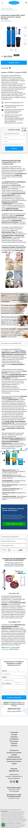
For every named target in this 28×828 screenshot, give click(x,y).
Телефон (4, 677)
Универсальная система (14, 759)
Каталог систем (9, 8)
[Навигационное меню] (2, 3)
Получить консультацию (14, 697)
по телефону (18, 823)
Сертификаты (14, 739)
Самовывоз (14, 736)
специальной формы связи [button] (7, 823)
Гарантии (14, 743)
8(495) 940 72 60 (14, 709)
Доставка (14, 734)
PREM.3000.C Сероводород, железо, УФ (9, 9)
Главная (2, 8)
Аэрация (14, 754)
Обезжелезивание (14, 757)
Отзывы (14, 763)
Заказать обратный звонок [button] (14, 711)
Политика (14, 745)
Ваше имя (4, 670)
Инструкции (14, 741)
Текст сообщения (6, 683)
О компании (14, 732)
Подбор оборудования (14, 752)
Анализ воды (14, 750)
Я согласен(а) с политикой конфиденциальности (11, 144)
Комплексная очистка (14, 761)
